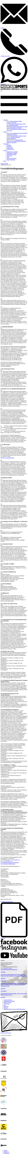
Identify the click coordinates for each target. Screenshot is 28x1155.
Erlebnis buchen (4, 163)
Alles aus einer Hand (11, 142)
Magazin (6, 1007)
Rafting (20, 121)
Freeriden (13, 137)
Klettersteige (20, 126)
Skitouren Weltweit (21, 141)
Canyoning (9, 122)
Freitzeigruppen (10, 149)
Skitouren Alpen (19, 139)
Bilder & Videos (7, 1002)
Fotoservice (9, 155)
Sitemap (5, 1150)
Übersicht (9, 145)
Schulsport (9, 146)
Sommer (6, 120)
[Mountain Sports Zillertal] (14, 89)
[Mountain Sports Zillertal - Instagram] (14, 951)
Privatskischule (15, 133)
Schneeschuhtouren (11, 138)
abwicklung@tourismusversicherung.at (10, 862)
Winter (5, 132)
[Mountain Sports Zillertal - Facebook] (14, 944)
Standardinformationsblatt (7, 901)
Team (8, 157)
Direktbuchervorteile (11, 154)
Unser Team (6, 1003)
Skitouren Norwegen (11, 141)
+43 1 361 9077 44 (15, 859)
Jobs (5, 1005)
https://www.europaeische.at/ (7, 457)
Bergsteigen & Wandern (16, 128)
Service (5, 150)
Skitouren (17, 137)
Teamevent (6, 143)
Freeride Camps (14, 135)
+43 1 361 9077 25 (7, 861)
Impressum (6, 1151)
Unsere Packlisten (11, 159)
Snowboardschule (23, 133)
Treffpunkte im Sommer (16, 129)
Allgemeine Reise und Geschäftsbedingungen (14, 1009)
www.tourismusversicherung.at (8, 863)
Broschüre (6, 1006)
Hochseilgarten (18, 124)
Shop (5, 161)
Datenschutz (6, 1153)
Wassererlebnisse (14, 121)
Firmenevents (10, 147)
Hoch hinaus (12, 124)
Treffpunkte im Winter (12, 134)
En (1, 90)
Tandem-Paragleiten (13, 125)
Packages (14, 122)
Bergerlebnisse (13, 126)
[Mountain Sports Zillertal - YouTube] (14, 957)
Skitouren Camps (22, 135)
